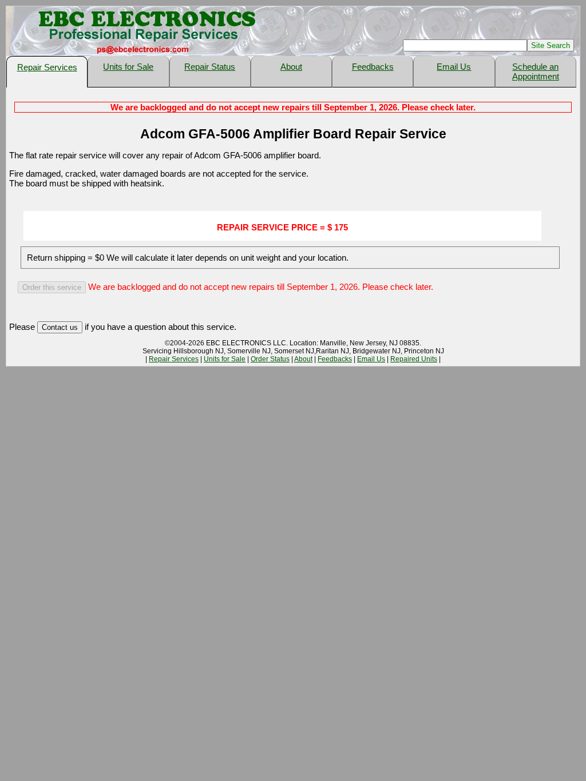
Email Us (454, 66)
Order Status (270, 359)
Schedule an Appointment (535, 71)
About (291, 66)
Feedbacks (373, 66)
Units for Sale (128, 66)
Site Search (550, 45)
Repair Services (47, 67)
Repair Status (209, 66)
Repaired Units (413, 359)
